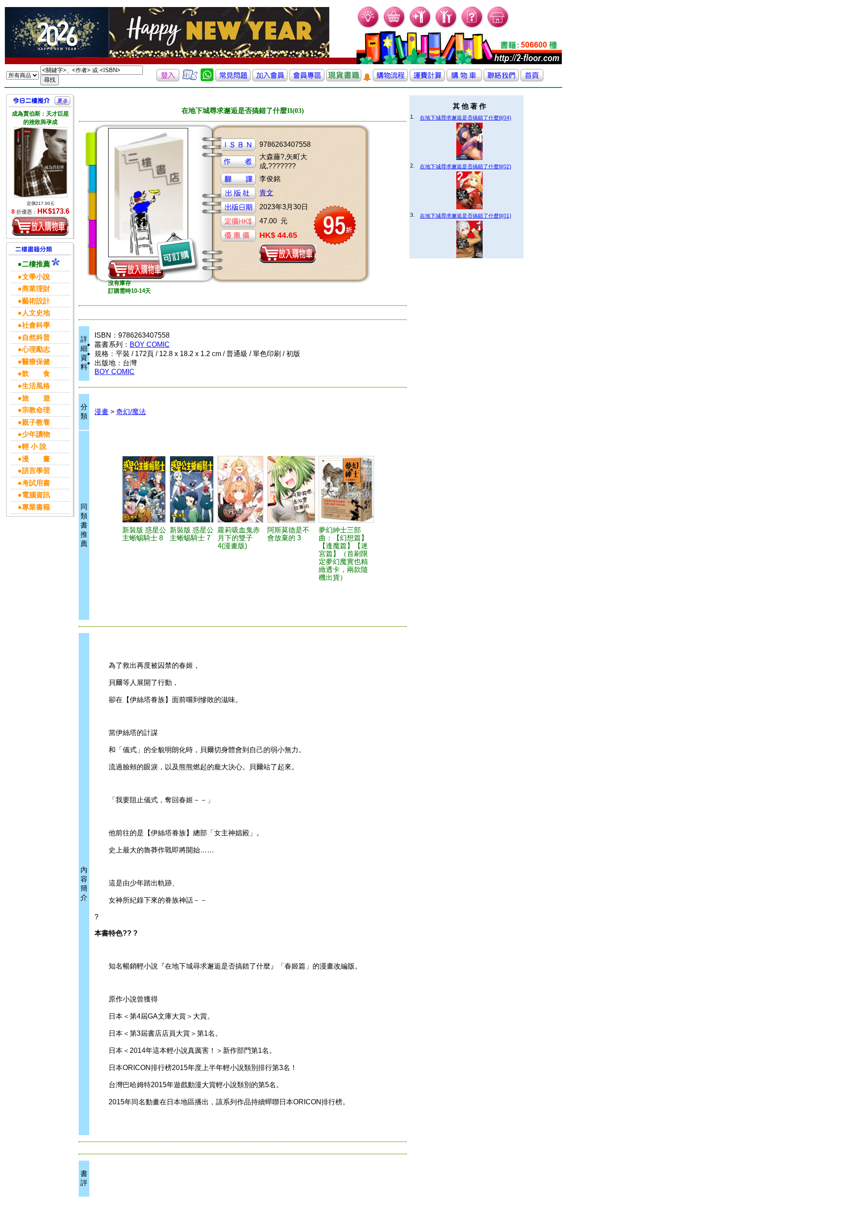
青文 (266, 193)
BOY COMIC (150, 344)
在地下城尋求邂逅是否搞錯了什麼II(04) (465, 118)
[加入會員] (420, 26)
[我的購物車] (394, 26)
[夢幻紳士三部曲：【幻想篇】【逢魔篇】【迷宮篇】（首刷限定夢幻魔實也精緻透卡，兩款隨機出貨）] (347, 489)
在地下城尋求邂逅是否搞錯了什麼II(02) (465, 167)
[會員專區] (306, 79)
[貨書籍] (343, 79)
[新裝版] (144, 489)
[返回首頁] (531, 79)
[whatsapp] (207, 79)
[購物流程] (390, 79)
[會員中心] (446, 26)
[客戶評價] (190, 79)
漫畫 (102, 411)
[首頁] (498, 26)
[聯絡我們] (501, 79)
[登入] (167, 79)
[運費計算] (427, 79)
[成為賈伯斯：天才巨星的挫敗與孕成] (40, 162)
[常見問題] (472, 26)
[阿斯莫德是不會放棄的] (291, 489)
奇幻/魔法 (131, 411)
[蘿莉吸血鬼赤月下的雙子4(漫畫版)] (241, 489)
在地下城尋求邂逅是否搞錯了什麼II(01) (465, 216)
